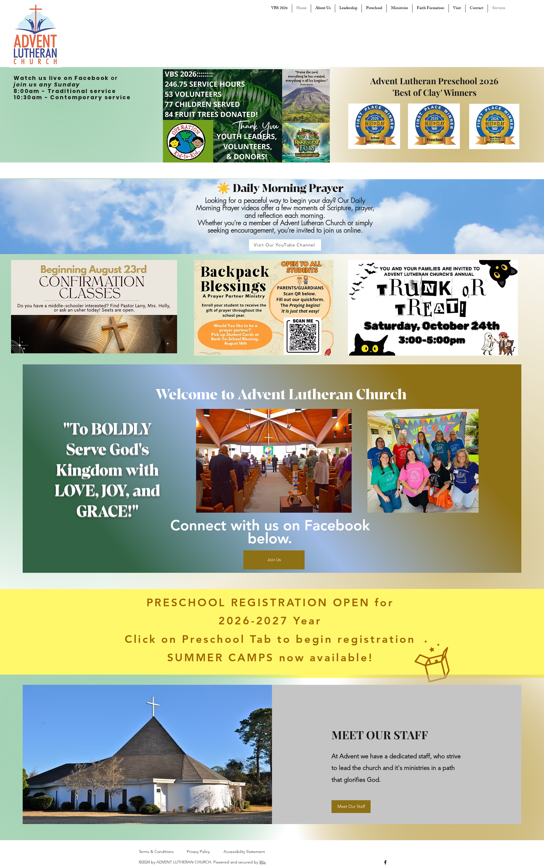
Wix (262, 862)
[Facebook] (385, 862)
